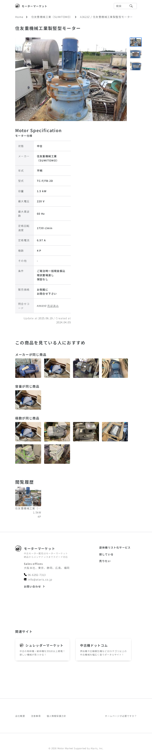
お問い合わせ (32, 586)
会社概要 (20, 715)
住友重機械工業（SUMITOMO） (51, 17)
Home (19, 17)
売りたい (105, 561)
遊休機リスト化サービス (114, 547)
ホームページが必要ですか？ (121, 715)
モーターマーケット (34, 6)
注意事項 (36, 715)
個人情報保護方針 (56, 715)
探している (106, 554)
